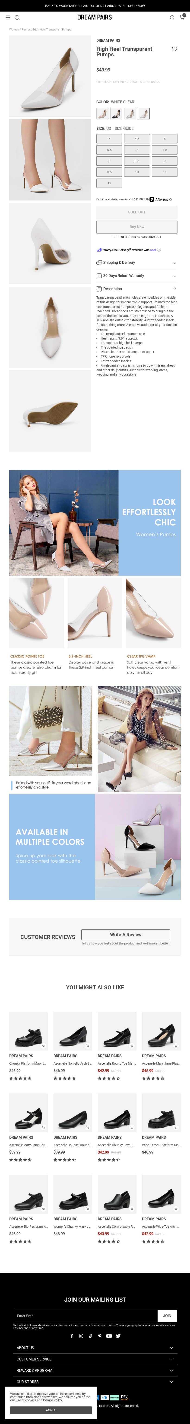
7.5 (164, 150)
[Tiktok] (90, 1336)
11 (165, 172)
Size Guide (124, 129)
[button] (8, 17)
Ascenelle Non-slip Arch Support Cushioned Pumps (90, 1063)
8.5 (137, 161)
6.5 (109, 150)
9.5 (109, 172)
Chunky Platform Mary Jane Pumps (34, 1063)
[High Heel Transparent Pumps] (102, 114)
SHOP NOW (136, 6)
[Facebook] (72, 1336)
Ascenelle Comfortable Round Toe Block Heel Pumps (135, 1226)
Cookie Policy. (53, 1400)
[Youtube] (109, 1336)
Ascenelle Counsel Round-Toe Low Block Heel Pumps (91, 1145)
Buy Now (137, 227)
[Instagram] (81, 1336)
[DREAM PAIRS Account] (172, 18)
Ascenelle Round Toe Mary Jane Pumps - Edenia (132, 1063)
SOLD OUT (137, 212)
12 (109, 183)
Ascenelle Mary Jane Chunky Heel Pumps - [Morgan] (46, 1145)
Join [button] (167, 1316)
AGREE (51, 1410)
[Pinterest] (99, 1336)
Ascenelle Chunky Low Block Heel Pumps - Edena (133, 1145)
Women (14, 29)
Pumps (26, 29)
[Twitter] (118, 1336)
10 (137, 172)
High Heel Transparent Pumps (52, 29)
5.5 (137, 139)
